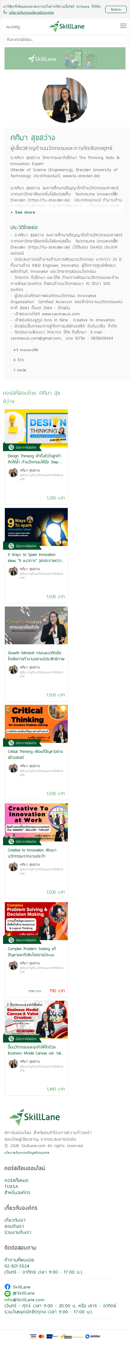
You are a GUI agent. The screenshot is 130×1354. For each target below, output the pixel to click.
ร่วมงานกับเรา (18, 1232)
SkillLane (21, 1287)
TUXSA (11, 1186)
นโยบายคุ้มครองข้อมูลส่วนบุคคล (27, 1152)
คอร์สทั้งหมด (17, 1180)
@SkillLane (23, 1293)
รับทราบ (116, 9)
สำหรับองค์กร (18, 1192)
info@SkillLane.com (24, 1299)
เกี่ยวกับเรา (15, 1220)
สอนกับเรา (14, 1226)
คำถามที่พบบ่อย (19, 1260)
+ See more (23, 212)
